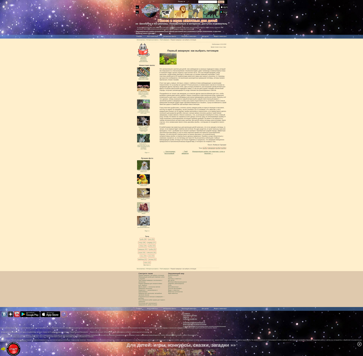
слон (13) (151, 256)
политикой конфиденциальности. (17, 341)
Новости (186, 317)
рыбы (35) (143, 239)
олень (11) (147, 262)
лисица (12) (152, 259)
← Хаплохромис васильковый (169, 152)
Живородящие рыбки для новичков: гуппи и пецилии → (208, 152)
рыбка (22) (152, 249)
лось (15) (143, 256)
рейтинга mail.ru (57, 332)
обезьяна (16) (151, 252)
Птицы (170, 277)
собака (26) (142, 246)
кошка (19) (141, 252)
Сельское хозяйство (190, 319)
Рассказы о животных (189, 36)
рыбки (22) (151, 246)
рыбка (223, 148)
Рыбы (170, 285)
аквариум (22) (142, 249)
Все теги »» (147, 265)
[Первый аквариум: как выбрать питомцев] (168, 59)
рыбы (205, 148)
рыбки (218, 148)
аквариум (211, 148)
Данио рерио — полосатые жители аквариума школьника (149, 287)
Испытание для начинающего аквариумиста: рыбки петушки (147, 304)
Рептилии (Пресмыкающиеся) (177, 282)
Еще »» (147, 152)
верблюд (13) (142, 259)
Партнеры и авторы (190, 315)
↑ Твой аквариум (185, 152)
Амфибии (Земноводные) (176, 283)
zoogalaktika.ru (21, 340)
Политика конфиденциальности (194, 322)
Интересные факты (169, 36)
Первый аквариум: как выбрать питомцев (151, 275)
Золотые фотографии (175, 288)
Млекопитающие (173, 275)
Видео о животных (220, 36)
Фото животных (152, 36)
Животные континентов (175, 291)
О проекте (186, 313)
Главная (139, 36)
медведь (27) (151, 242)
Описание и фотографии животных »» (181, 345)
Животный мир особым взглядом (194, 324)
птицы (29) (142, 242)
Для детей (205, 36)
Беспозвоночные (173, 287)
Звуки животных (173, 293)
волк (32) (151, 239)
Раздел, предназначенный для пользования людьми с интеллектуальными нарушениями (204, 326)
